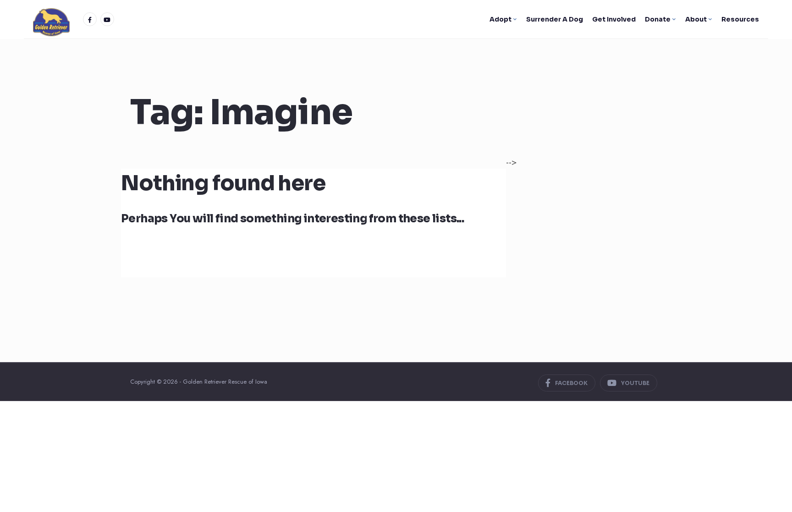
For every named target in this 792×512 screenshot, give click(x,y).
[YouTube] (107, 19)
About (696, 19)
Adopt (501, 19)
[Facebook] (90, 19)
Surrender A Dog (554, 19)
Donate (658, 19)
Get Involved (614, 19)
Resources (740, 19)
